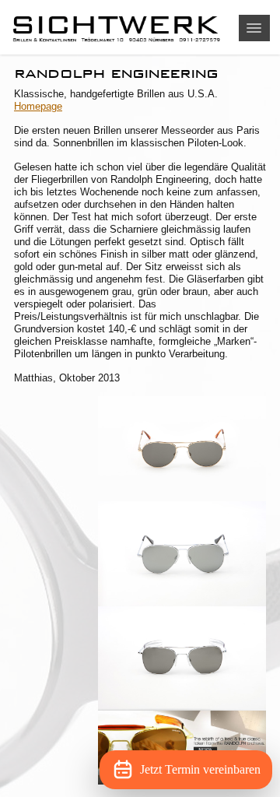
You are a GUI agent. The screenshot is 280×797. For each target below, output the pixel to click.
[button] (254, 28)
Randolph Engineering (116, 73)
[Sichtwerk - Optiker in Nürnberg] (140, 27)
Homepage (38, 106)
